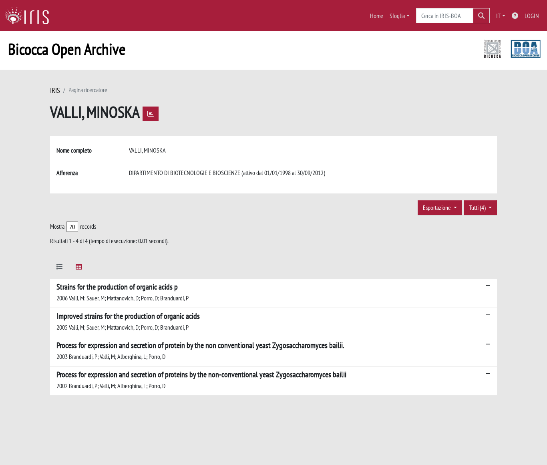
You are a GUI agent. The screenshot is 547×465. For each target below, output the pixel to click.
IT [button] (498, 16)
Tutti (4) (478, 207)
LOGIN (532, 16)
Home (376, 16)
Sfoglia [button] (397, 16)
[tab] (59, 268)
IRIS (55, 90)
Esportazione (437, 207)
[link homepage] (30, 16)
